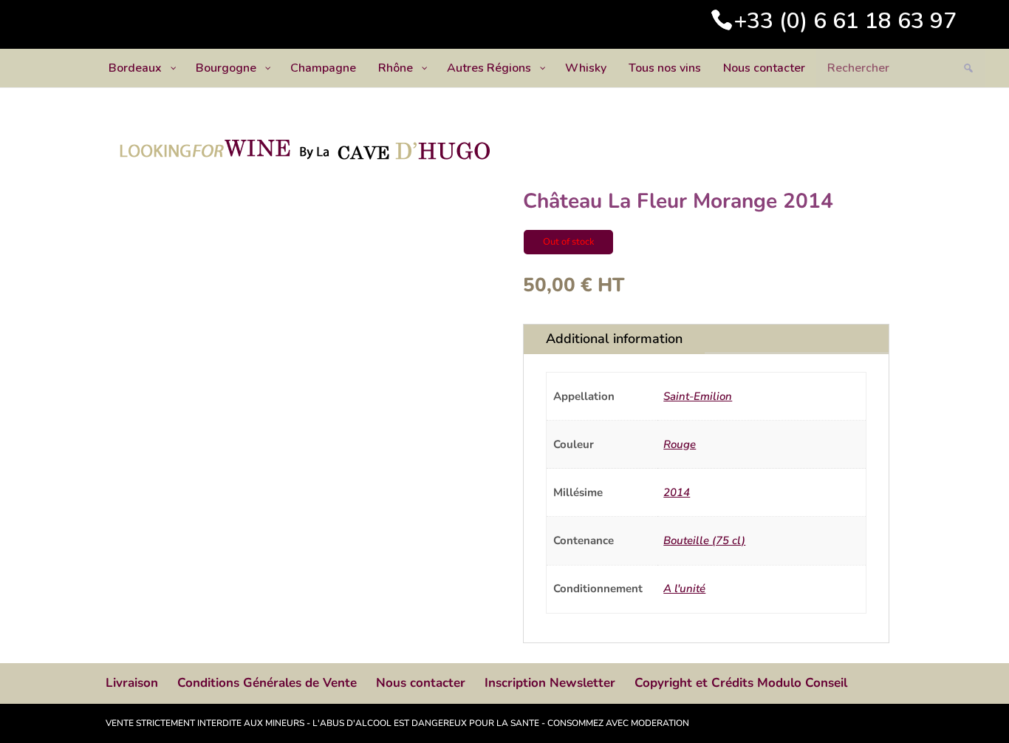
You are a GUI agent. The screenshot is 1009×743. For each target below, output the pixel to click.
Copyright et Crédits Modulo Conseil (741, 682)
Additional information (614, 338)
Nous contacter (420, 682)
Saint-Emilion (697, 396)
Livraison (132, 682)
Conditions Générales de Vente (267, 682)
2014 (676, 492)
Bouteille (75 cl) (704, 540)
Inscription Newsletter (550, 682)
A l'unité (684, 588)
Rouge (679, 444)
